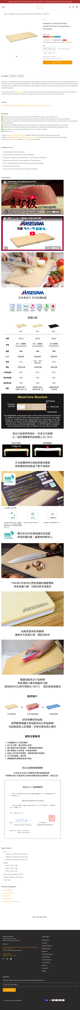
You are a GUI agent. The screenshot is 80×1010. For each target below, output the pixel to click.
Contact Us (45, 968)
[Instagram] (7, 959)
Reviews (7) (13, 76)
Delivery (21, 76)
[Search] (73, 7)
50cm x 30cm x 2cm (63, 49)
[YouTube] (10, 959)
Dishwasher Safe (57, 36)
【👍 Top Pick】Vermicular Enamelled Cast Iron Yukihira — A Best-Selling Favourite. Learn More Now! (40, 1)
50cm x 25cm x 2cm (49, 49)
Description (4, 76)
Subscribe (9, 990)
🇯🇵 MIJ (51, 36)
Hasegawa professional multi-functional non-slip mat (22, 137)
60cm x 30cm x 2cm (49, 53)
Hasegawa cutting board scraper (16, 135)
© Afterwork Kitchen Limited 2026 (13, 1000)
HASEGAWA (7, 896)
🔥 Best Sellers (46, 36)
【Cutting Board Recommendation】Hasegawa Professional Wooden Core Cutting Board (26, 105)
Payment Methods (47, 946)
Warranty (44, 951)
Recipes (44, 971)
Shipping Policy (46, 948)
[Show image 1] (16, 56)
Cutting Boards (8, 890)
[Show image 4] (22, 56)
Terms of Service (46, 960)
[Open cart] (77, 7)
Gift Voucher (45, 940)
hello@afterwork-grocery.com (9, 955)
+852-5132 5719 (7, 953)
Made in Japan (7, 898)
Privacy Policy (46, 962)
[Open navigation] (3, 7)
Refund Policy (46, 957)
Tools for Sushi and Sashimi (11, 901)
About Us (44, 965)
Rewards (44, 943)
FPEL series (26, 139)
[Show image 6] (26, 56)
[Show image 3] (20, 56)
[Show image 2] (18, 56)
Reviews (5, 944)
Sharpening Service (47, 954)
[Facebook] (3, 959)
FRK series (18, 92)
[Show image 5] (24, 56)
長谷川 (44, 20)
